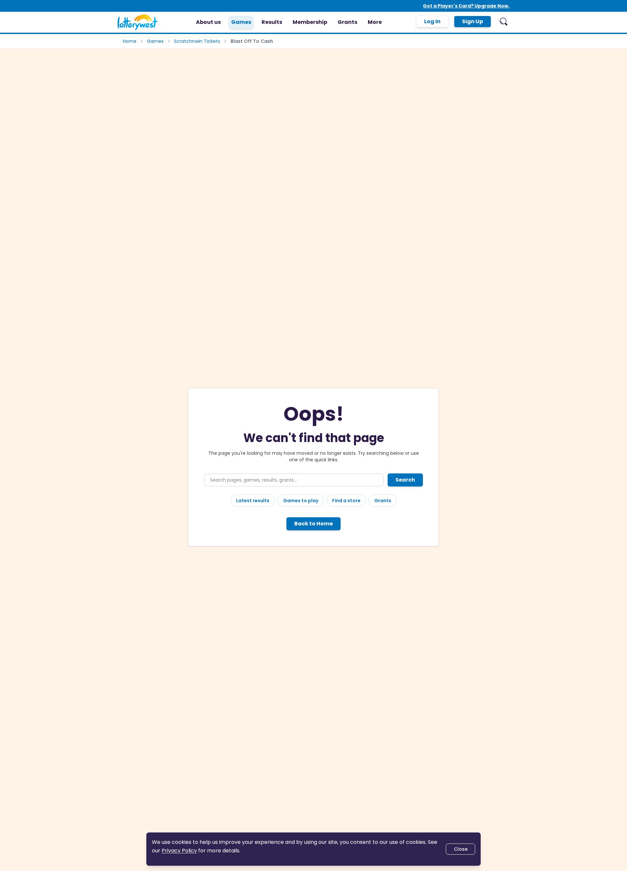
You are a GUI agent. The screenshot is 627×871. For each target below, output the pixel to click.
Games (155, 41)
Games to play (300, 500)
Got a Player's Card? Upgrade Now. (466, 6)
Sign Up (472, 21)
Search (405, 480)
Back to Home (313, 523)
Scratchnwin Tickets (197, 41)
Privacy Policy (179, 850)
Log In (432, 21)
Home (130, 41)
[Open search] (503, 21)
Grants (382, 500)
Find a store (346, 500)
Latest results (252, 500)
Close (461, 849)
